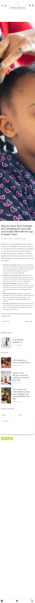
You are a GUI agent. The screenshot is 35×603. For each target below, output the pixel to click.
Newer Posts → (29, 321)
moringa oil (4, 316)
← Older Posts (5, 321)
